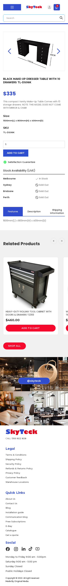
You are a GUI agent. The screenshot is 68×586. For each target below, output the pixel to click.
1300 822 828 (19, 438)
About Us (10, 499)
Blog (8, 508)
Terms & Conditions (16, 455)
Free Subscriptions (16, 521)
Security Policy (13, 464)
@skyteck (34, 380)
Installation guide (15, 512)
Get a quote (12, 535)
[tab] (13, 211)
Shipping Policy (14, 459)
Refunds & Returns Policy (19, 468)
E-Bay (9, 526)
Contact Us (11, 503)
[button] (12, 7)
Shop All (14, 345)
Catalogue (11, 530)
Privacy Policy (13, 473)
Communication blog (17, 517)
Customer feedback (16, 477)
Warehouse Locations (17, 482)
